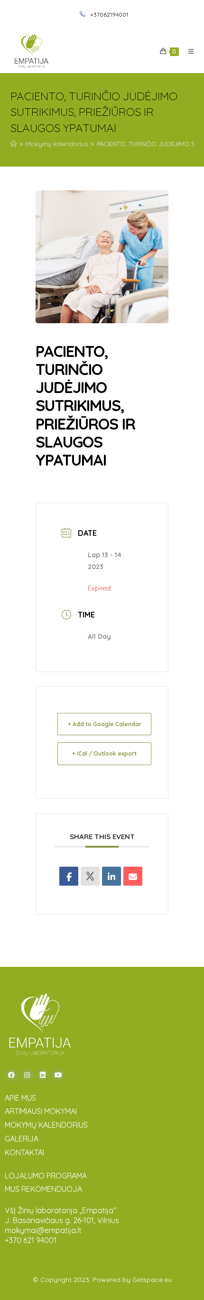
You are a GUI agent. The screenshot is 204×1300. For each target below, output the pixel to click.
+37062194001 (108, 14)
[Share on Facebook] (68, 876)
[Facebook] (11, 1075)
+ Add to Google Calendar (104, 724)
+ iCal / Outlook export (104, 753)
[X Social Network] (90, 876)
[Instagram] (27, 1075)
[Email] (132, 876)
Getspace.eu (152, 1279)
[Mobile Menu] (187, 51)
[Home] (13, 144)
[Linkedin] (111, 876)
